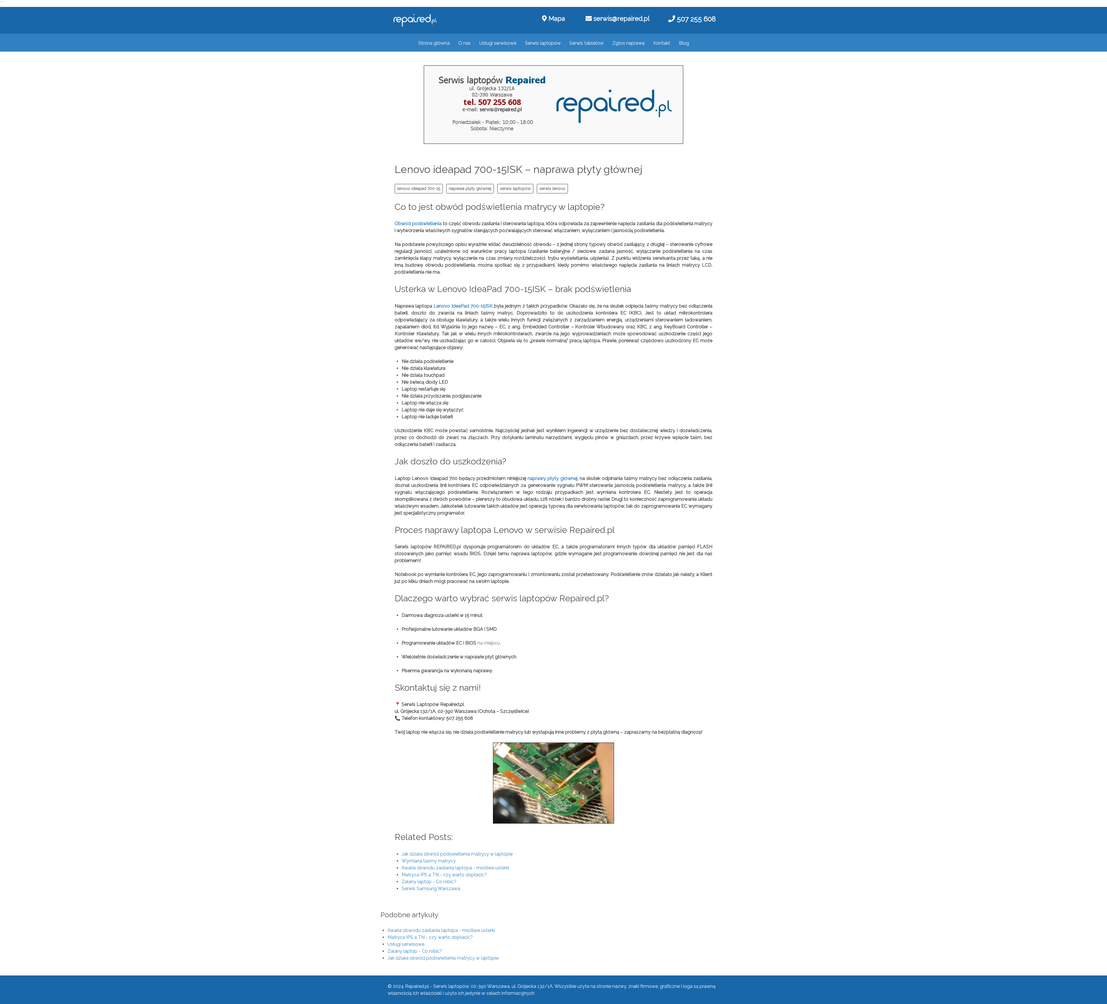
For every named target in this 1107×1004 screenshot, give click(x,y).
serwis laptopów (515, 188)
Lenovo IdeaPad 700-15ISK (463, 306)
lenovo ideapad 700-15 (418, 188)
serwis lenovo (552, 188)
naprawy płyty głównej (552, 478)
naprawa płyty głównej (470, 188)
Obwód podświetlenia (418, 223)
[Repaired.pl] (415, 20)
